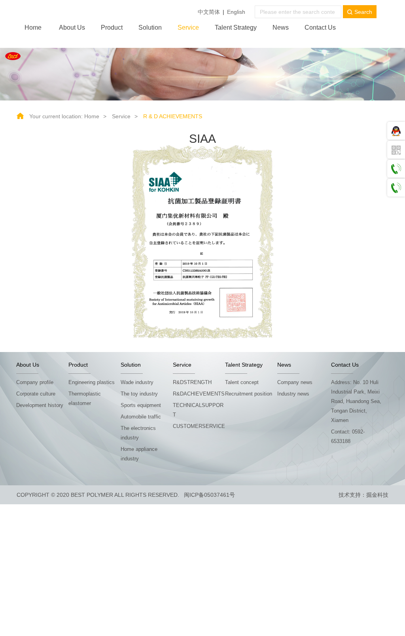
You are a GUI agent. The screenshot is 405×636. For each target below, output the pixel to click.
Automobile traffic (141, 417)
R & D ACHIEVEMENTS (172, 116)
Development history (39, 405)
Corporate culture (35, 394)
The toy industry (139, 394)
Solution (150, 27)
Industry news (293, 394)
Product (112, 27)
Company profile (34, 382)
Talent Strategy (236, 27)
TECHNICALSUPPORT (198, 410)
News (281, 27)
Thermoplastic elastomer (84, 398)
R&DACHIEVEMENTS (199, 394)
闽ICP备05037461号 (209, 495)
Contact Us (320, 27)
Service (188, 27)
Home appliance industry (139, 454)
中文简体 (209, 12)
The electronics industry (138, 433)
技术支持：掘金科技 (363, 495)
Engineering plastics (91, 382)
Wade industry (137, 382)
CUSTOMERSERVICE (199, 426)
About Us (72, 27)
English (236, 12)
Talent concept (242, 382)
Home (33, 27)
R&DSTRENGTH (192, 382)
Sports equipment (141, 405)
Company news (294, 382)
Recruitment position (248, 394)
